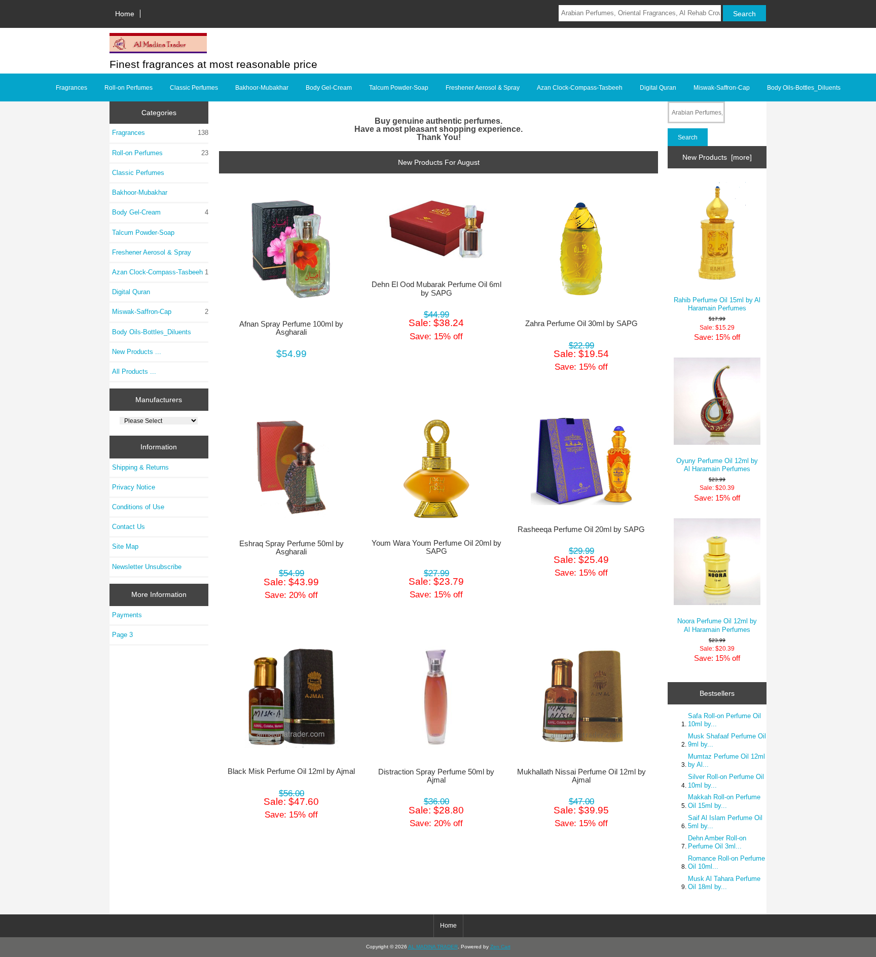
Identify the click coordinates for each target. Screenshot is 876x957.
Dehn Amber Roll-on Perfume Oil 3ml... (717, 842)
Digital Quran (658, 87)
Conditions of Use (138, 507)
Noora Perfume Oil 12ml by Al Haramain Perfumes (717, 625)
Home (124, 14)
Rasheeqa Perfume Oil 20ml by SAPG (581, 529)
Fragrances (71, 87)
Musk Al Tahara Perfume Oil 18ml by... (724, 883)
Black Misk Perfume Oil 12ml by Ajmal (291, 771)
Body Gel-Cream (329, 87)
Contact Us (128, 526)
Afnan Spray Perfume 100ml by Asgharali (291, 328)
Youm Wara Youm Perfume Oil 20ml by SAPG (436, 547)
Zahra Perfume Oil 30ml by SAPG (581, 324)
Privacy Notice (133, 487)
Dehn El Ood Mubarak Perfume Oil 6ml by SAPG (436, 288)
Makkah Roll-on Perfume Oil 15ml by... (724, 801)
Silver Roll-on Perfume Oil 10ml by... (726, 781)
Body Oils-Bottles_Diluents (804, 87)
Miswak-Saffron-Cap (722, 87)
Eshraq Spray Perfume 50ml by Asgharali (291, 548)
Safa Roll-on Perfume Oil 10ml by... (724, 720)
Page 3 (122, 635)
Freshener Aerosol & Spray (483, 87)
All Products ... (134, 371)
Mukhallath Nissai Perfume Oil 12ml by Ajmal (581, 776)
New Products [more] (717, 157)
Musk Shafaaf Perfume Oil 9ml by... (727, 740)
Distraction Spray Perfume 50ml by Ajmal (436, 776)
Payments (127, 615)
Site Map (125, 546)
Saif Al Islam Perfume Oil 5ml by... (725, 822)
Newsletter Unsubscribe (146, 567)
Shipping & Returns (140, 467)
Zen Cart (500, 946)
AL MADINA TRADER (433, 946)
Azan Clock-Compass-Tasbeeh (580, 87)
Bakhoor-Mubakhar (261, 87)
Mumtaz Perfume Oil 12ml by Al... (726, 760)
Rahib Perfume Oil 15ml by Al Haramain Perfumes (717, 304)
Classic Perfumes (194, 87)
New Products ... (136, 352)
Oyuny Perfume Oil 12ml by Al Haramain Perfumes (717, 465)
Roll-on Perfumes (128, 87)
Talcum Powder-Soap (398, 87)
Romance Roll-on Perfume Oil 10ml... (726, 862)
